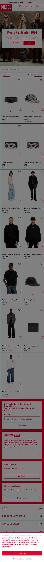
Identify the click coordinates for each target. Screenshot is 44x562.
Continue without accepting (22, 559)
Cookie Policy (6, 546)
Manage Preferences (9, 544)
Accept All (22, 553)
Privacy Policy (29, 544)
